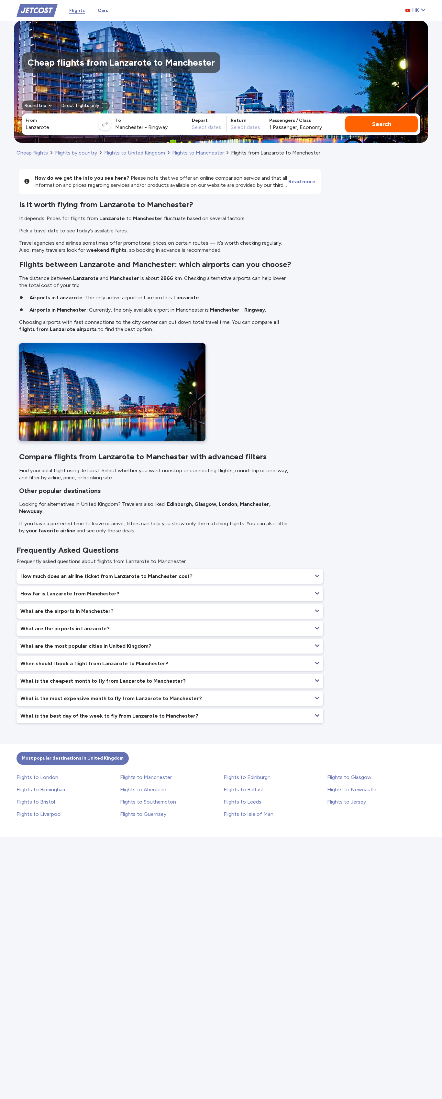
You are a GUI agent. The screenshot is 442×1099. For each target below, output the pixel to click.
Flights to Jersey (346, 802)
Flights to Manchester (146, 777)
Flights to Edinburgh (247, 777)
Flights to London (37, 777)
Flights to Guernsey (143, 814)
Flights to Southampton (148, 802)
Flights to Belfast (244, 789)
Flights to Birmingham (42, 789)
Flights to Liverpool (39, 814)
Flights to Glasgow (349, 777)
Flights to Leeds (242, 802)
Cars (103, 10)
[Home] (37, 10)
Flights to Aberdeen (143, 789)
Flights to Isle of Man (248, 814)
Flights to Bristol (36, 802)
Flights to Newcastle (351, 789)
